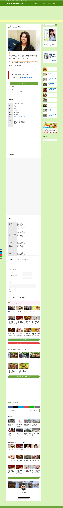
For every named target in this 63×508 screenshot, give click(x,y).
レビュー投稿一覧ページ (34, 302)
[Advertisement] (31, 12)
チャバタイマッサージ (51, 98)
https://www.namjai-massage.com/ (19, 116)
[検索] (56, 0)
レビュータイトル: (12, 277)
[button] (10, 407)
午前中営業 (16, 27)
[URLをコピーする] (37, 407)
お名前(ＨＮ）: (11, 272)
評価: (10, 280)
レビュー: (10, 282)
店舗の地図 (14, 88)
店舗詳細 (13, 86)
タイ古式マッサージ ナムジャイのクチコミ (19, 91)
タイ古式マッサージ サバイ (52, 73)
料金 (13, 89)
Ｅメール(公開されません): (13, 275)
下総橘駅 (13, 27)
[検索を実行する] (56, 25)
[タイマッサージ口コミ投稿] (15, 3)
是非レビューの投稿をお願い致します (27, 77)
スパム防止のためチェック (13, 289)
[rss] (55, 0)
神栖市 (9, 27)
